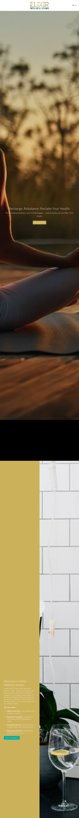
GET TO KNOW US (12, 738)
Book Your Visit (39, 222)
